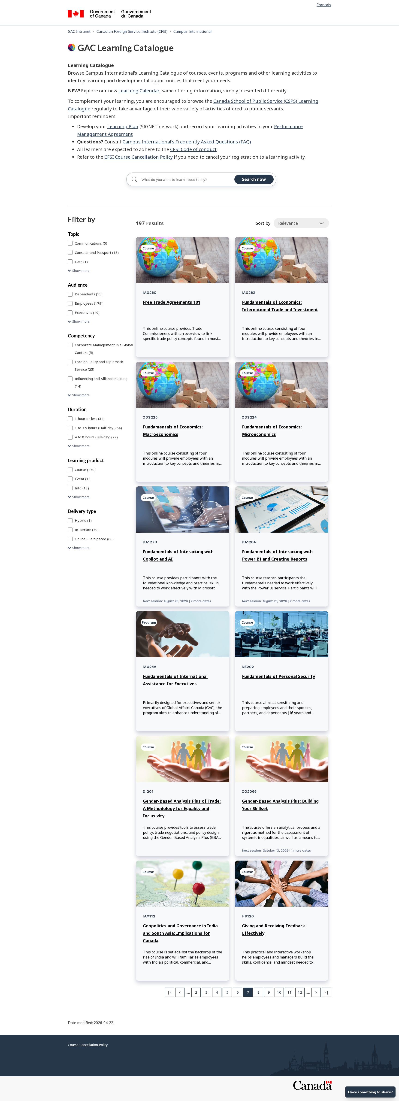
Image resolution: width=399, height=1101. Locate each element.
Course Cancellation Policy (88, 1045)
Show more (81, 270)
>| (326, 992)
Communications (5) (91, 243)
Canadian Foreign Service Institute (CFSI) (132, 31)
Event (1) (82, 478)
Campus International (192, 31)
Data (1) (81, 261)
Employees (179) (89, 303)
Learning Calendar (139, 91)
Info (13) (82, 488)
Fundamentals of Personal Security (278, 676)
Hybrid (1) (83, 520)
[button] (101, 271)
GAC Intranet (79, 31)
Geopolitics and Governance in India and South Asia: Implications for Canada (180, 933)
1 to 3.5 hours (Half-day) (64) (98, 427)
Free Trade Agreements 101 (171, 302)
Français (324, 4)
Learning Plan (122, 126)
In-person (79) (87, 529)
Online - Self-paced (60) (94, 539)
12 (300, 992)
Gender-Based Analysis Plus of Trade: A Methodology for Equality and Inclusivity (182, 808)
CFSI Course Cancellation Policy (138, 157)
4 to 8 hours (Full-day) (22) (96, 437)
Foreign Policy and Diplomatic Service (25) (99, 365)
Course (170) (85, 469)
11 (289, 992)
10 (279, 992)
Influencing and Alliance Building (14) (101, 382)
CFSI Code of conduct (193, 149)
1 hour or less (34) (90, 418)
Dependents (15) (89, 294)
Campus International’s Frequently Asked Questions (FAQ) (187, 142)
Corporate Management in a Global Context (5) (104, 349)
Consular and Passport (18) (97, 252)
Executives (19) (87, 312)
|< (169, 992)
